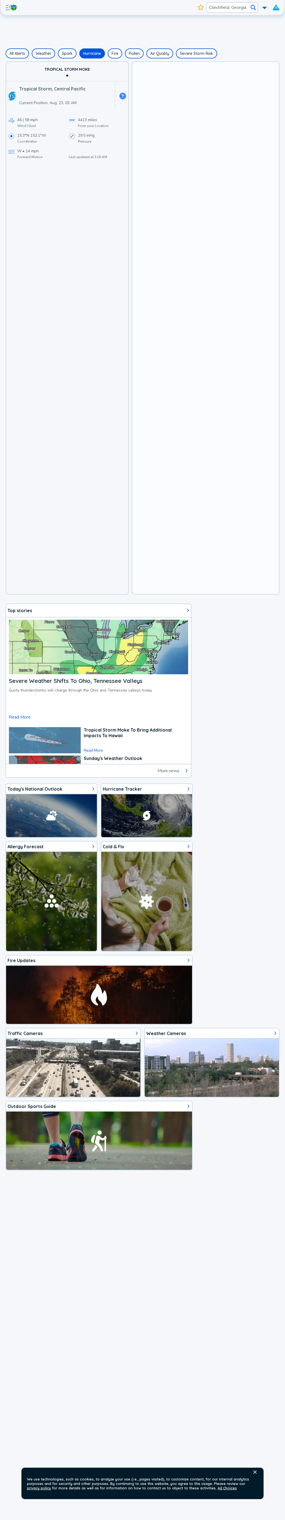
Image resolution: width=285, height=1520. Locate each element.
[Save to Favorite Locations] (201, 7)
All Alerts (17, 53)
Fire (115, 53)
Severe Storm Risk (196, 53)
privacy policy (39, 1488)
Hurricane (92, 53)
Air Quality (159, 53)
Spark (67, 53)
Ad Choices (227, 1488)
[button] (255, 1472)
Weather (43, 53)
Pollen (134, 53)
